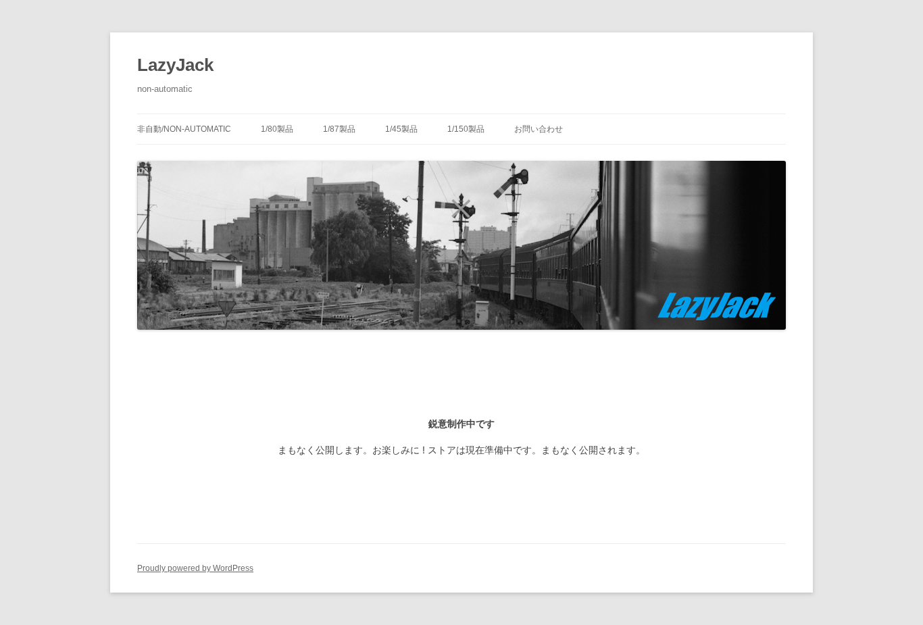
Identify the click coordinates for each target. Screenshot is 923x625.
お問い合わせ (538, 129)
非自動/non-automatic (184, 129)
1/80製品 (277, 129)
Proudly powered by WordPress (195, 568)
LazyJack (175, 65)
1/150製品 (465, 129)
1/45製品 (401, 129)
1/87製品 (339, 129)
